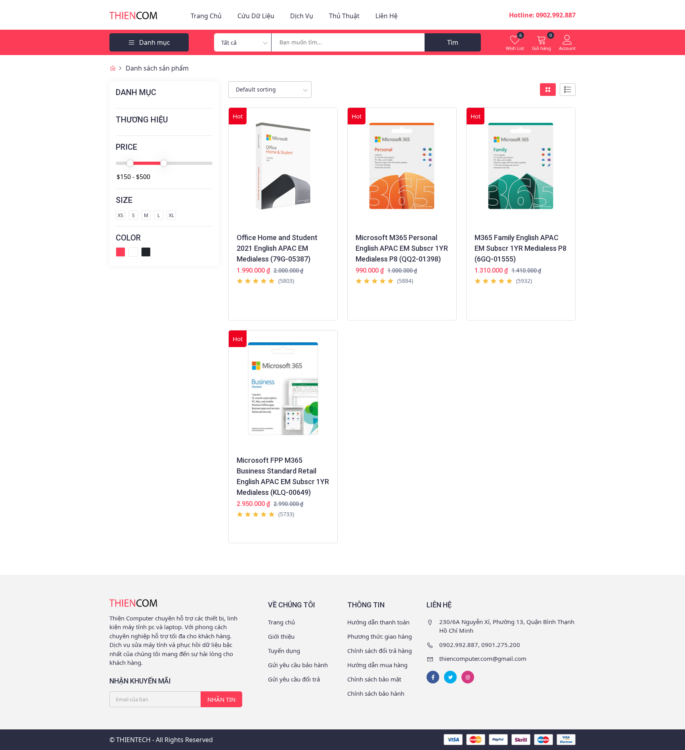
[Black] (146, 252)
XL (171, 215)
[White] (133, 252)
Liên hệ (386, 15)
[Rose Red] (120, 252)
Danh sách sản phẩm (157, 68)
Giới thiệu (281, 636)
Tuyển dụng (284, 651)
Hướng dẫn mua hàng (377, 665)
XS (120, 215)
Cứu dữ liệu (255, 15)
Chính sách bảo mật (374, 679)
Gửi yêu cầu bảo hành (298, 665)
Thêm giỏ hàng (262, 311)
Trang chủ (206, 15)
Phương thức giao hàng (379, 636)
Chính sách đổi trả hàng (379, 651)
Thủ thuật (344, 15)
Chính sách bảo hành (375, 693)
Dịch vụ (301, 15)
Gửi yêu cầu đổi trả (294, 679)
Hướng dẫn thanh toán (378, 622)
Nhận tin (221, 699)
